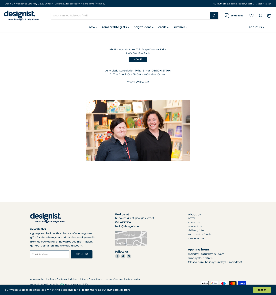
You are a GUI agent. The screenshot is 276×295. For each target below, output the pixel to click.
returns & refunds (199, 234)
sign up (82, 254)
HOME (138, 59)
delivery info (196, 230)
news (191, 218)
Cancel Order (196, 238)
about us (256, 27)
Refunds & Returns (57, 279)
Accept (261, 289)
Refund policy (133, 279)
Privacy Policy (37, 279)
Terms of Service (114, 279)
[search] (130, 15)
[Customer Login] (260, 16)
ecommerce (71, 284)
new (92, 27)
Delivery (74, 279)
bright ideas (143, 27)
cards (162, 27)
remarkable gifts (115, 27)
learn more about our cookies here (106, 289)
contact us (195, 226)
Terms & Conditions (92, 279)
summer (179, 27)
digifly (85, 284)
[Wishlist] (251, 15)
